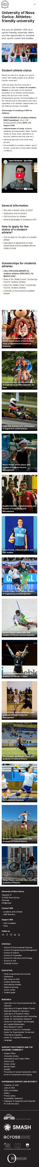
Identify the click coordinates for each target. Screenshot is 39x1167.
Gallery (7, 1093)
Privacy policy (9, 1096)
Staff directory (9, 914)
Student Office (10, 1053)
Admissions (8, 976)
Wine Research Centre (13, 1027)
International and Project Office (17, 1059)
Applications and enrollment (15, 213)
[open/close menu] (34, 4)
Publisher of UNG (11, 1085)
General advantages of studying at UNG (20, 219)
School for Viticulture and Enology (18, 958)
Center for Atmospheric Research (18, 1019)
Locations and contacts (12, 912)
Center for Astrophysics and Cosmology (20, 1016)
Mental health (9, 1067)
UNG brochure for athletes (15, 216)
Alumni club (9, 1061)
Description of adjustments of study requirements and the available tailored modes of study (19, 245)
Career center (9, 990)
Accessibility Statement (13, 1098)
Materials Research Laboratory (16, 1011)
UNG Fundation (9, 923)
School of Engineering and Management (20, 950)
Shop (5, 926)
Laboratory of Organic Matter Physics (19, 1008)
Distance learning (11, 987)
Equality (7, 1069)
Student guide (9, 992)
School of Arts (10, 961)
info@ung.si (6, 903)
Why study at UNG (11, 979)
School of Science (11, 953)
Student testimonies (12, 982)
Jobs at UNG (9, 1088)
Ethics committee (11, 1090)
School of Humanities (13, 955)
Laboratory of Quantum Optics (16, 1014)
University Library (11, 1056)
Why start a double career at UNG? (18, 210)
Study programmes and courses (17, 974)
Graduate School (11, 963)
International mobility (12, 984)
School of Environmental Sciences (18, 947)
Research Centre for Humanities (17, 1029)
